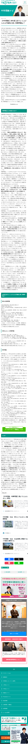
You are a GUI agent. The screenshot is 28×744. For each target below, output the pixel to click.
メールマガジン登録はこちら (14, 428)
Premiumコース (6, 696)
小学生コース (6, 685)
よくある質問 (6, 712)
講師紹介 (5, 677)
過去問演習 (14, 164)
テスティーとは (6, 673)
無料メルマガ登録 (14, 633)
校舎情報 (5, 700)
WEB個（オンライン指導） (9, 681)
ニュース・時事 (5, 567)
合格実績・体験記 (7, 704)
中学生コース (6, 688)
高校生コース (6, 692)
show (16, 104)
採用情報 (5, 708)
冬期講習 (7, 78)
